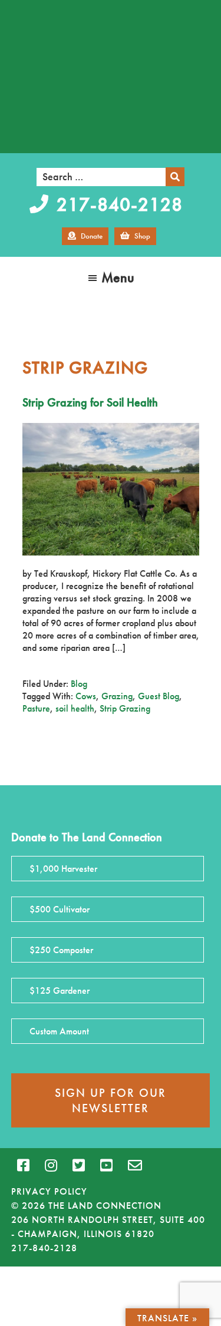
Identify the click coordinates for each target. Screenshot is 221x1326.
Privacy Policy (49, 1191)
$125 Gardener (59, 990)
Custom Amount (59, 1031)
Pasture (36, 708)
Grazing (117, 696)
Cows (85, 696)
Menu (117, 277)
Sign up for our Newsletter (110, 1100)
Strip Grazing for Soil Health (90, 402)
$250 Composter (61, 950)
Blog (79, 683)
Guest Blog (158, 696)
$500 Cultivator (59, 909)
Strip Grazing (125, 708)
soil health (74, 708)
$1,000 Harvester (63, 868)
